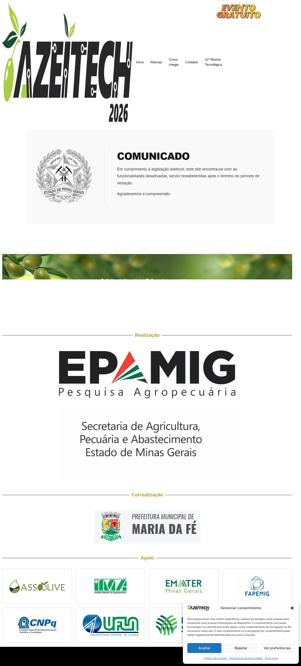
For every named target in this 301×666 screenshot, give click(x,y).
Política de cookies (215, 658)
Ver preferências (277, 648)
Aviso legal (271, 658)
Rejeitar (241, 648)
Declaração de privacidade (246, 658)
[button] (292, 608)
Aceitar (204, 648)
